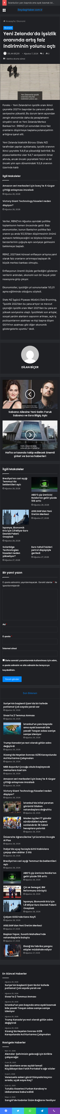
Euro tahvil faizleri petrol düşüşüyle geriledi (41, 550)
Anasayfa (10, 21)
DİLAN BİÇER (14, 53)
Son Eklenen (30, 693)
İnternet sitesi (10, 648)
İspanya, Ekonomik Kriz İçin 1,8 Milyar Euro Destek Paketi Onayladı (15, 532)
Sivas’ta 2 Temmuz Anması (19, 715)
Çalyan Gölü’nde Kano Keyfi (19, 916)
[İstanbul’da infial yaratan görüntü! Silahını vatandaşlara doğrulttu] (12, 807)
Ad (5, 624)
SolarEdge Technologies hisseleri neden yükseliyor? (11, 551)
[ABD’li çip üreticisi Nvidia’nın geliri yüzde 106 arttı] (44, 484)
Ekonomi (21, 21)
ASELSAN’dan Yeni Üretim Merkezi (41, 513)
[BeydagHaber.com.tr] (30, 10)
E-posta (7, 636)
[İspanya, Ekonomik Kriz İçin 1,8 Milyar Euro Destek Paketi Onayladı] (16, 517)
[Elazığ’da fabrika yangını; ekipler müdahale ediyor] (12, 951)
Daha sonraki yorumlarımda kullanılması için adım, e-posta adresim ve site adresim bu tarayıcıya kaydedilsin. (30, 665)
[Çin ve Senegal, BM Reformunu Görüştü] (12, 892)
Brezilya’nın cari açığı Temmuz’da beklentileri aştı (15, 481)
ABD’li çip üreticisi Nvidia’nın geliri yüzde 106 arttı (44, 497)
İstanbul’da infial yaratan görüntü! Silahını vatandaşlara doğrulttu (38, 806)
